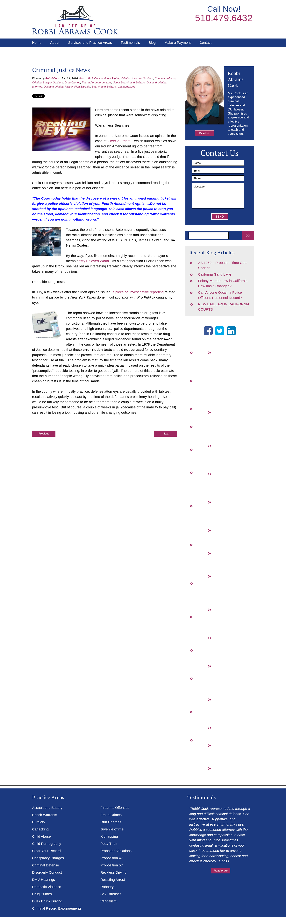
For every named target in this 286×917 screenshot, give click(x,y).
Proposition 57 (219, 648)
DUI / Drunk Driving (201, 755)
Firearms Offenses (114, 808)
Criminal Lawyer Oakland (47, 82)
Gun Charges (219, 484)
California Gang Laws (215, 274)
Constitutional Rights (106, 78)
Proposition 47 (219, 620)
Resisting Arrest (220, 709)
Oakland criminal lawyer (58, 86)
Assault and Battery (201, 362)
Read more (221, 870)
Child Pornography (46, 844)
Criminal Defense (45, 865)
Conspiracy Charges (48, 858)
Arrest (83, 78)
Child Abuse (41, 836)
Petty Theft (108, 844)
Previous (44, 433)
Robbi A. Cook (75, 20)
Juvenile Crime (112, 829)
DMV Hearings (201, 660)
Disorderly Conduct (47, 872)
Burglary (201, 414)
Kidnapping (109, 836)
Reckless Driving (113, 872)
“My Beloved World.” (95, 261)
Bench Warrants (201, 391)
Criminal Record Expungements (57, 908)
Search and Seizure (104, 86)
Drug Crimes (72, 82)
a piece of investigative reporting (138, 292)
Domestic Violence (46, 887)
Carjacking (40, 829)
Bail (90, 78)
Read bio (204, 133)
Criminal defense (165, 78)
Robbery (219, 733)
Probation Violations (116, 851)
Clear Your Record (46, 851)
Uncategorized (126, 86)
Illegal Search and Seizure (129, 82)
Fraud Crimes (219, 456)
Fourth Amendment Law (96, 82)
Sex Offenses (110, 894)
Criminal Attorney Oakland (137, 78)
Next (165, 433)
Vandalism (220, 773)
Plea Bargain (82, 86)
